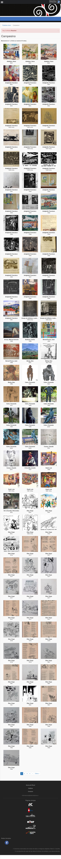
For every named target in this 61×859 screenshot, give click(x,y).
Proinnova (30, 827)
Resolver (13, 30)
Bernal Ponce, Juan (49, 339)
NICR (30, 821)
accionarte (30, 832)
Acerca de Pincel (30, 785)
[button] (58, 30)
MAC (30, 816)
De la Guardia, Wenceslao (11, 511)
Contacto (30, 791)
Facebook (7, 842)
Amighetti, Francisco (11, 83)
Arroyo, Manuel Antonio (11, 339)
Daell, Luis (49, 468)
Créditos (30, 788)
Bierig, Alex (30, 361)
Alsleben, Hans (11, 61)
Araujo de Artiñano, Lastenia (30, 318)
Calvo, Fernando (30, 382)
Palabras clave (6, 25)
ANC (30, 805)
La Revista (30, 810)
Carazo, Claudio (49, 446)
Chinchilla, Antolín (30, 468)
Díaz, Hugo (30, 511)
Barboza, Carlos (30, 339)
